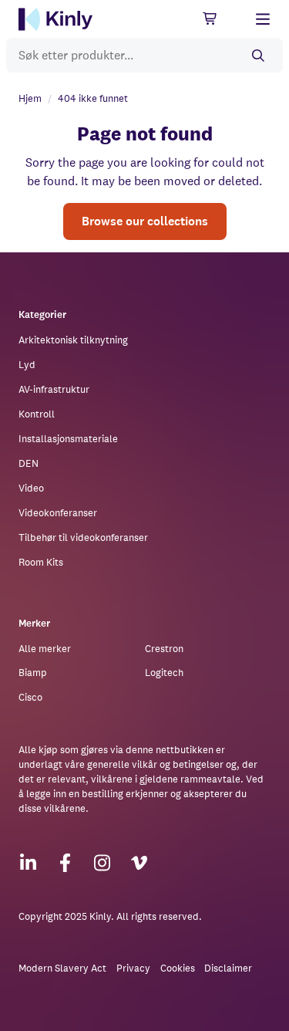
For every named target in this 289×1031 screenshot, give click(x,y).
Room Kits (40, 562)
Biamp (32, 672)
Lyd (26, 364)
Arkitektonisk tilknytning (73, 339)
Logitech (164, 672)
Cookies (177, 968)
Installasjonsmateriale (68, 438)
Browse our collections (145, 221)
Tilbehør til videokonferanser (83, 537)
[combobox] (144, 55)
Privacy (133, 968)
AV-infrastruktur (53, 389)
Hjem (30, 98)
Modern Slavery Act (62, 968)
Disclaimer (228, 968)
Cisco (30, 697)
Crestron (164, 648)
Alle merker (44, 648)
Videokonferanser (57, 512)
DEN (28, 463)
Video (31, 488)
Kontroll (36, 414)
